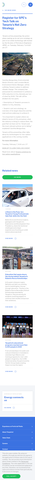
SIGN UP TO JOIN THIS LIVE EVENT (16, 148)
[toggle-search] (24, 5)
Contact (5, 449)
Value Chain (6, 438)
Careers (5, 443)
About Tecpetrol (7, 432)
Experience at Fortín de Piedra (12, 426)
